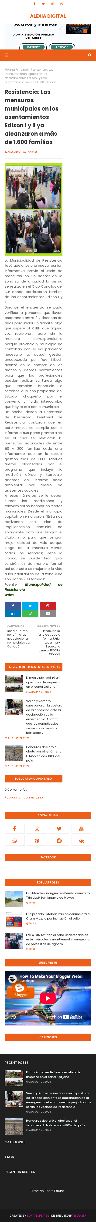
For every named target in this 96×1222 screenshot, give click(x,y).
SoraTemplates (38, 1216)
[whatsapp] (15, 841)
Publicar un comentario (24, 797)
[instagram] (53, 4)
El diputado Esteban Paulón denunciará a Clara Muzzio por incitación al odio (57, 916)
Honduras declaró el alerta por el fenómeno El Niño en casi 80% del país (44, 754)
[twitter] (43, 4)
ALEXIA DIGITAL (48, 16)
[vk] (82, 841)
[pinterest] (61, 4)
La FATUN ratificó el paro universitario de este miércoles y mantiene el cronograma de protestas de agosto (58, 939)
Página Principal (16, 70)
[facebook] (34, 4)
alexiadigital (16, 152)
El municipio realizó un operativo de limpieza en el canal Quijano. (43, 682)
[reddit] (59, 841)
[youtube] (82, 829)
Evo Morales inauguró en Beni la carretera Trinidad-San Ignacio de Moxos (58, 895)
